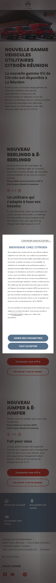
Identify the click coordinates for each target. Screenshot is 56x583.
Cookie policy (16, 314)
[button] (36, 241)
